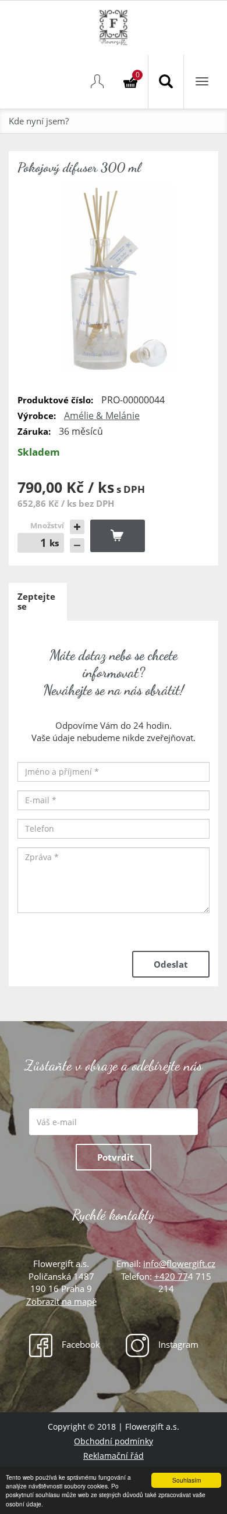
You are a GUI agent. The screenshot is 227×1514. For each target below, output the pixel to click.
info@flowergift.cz (179, 1263)
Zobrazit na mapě (61, 1301)
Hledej (165, 82)
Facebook (79, 1344)
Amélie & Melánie (102, 415)
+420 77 (171, 1276)
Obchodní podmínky (113, 1441)
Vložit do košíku (117, 536)
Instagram (177, 1344)
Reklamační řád (113, 1455)
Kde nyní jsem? (39, 121)
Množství (47, 525)
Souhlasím (186, 1480)
